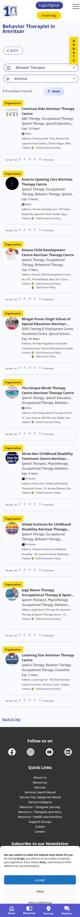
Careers (40, 831)
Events (40, 826)
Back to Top (11, 719)
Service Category (40, 802)
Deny (40, 891)
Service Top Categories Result (40, 797)
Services (40, 787)
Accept (40, 880)
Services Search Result (40, 792)
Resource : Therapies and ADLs (40, 812)
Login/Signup (49, 5)
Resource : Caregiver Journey (40, 807)
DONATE (74, 50)
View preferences (40, 902)
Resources (40, 782)
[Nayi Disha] (10, 10)
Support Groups (40, 822)
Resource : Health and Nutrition (40, 817)
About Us (40, 777)
